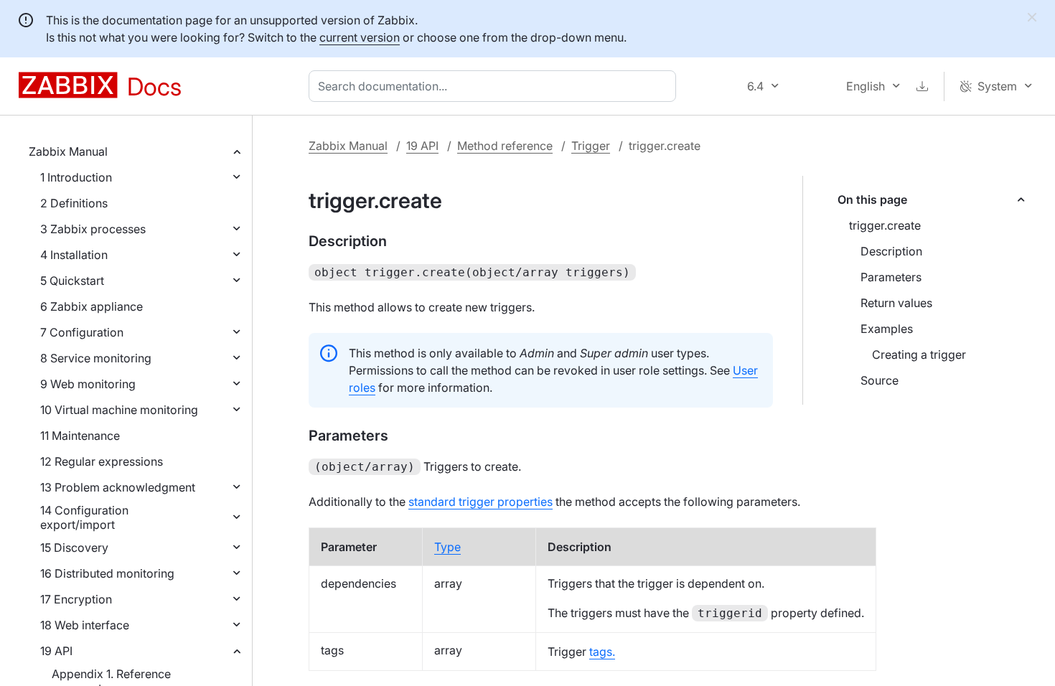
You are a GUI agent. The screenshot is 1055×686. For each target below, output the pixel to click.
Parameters (891, 277)
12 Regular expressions (101, 461)
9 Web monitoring (88, 384)
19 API (56, 651)
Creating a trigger (919, 354)
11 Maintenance (80, 435)
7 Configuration (81, 332)
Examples (887, 328)
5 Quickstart (72, 280)
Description (891, 251)
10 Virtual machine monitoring (119, 410)
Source (880, 380)
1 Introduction (76, 177)
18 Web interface (84, 625)
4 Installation (74, 255)
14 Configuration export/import (84, 517)
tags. (602, 651)
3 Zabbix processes (93, 229)
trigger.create (885, 225)
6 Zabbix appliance (91, 306)
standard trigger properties (480, 501)
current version (359, 37)
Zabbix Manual (68, 151)
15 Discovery (74, 547)
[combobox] (495, 86)
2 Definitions (74, 203)
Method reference (505, 145)
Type (447, 547)
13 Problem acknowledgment (117, 487)
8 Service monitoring (95, 358)
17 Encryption (76, 599)
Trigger (590, 145)
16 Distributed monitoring (107, 573)
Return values (896, 303)
